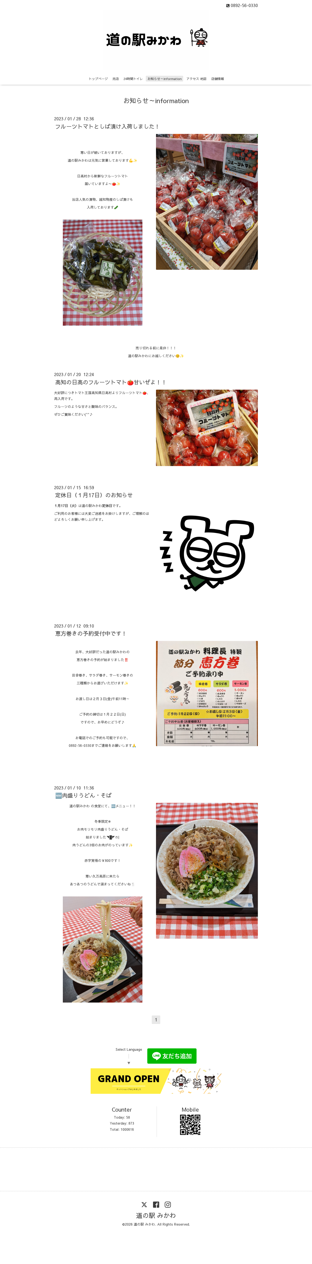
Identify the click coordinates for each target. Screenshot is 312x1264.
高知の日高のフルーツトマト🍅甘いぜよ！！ (111, 382)
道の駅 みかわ (156, 1215)
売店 (115, 78)
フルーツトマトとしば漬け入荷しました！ (107, 126)
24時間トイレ (133, 78)
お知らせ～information (165, 78)
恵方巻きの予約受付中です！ (91, 633)
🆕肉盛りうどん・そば (83, 795)
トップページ (98, 78)
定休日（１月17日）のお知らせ (94, 495)
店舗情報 (217, 78)
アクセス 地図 (196, 78)
